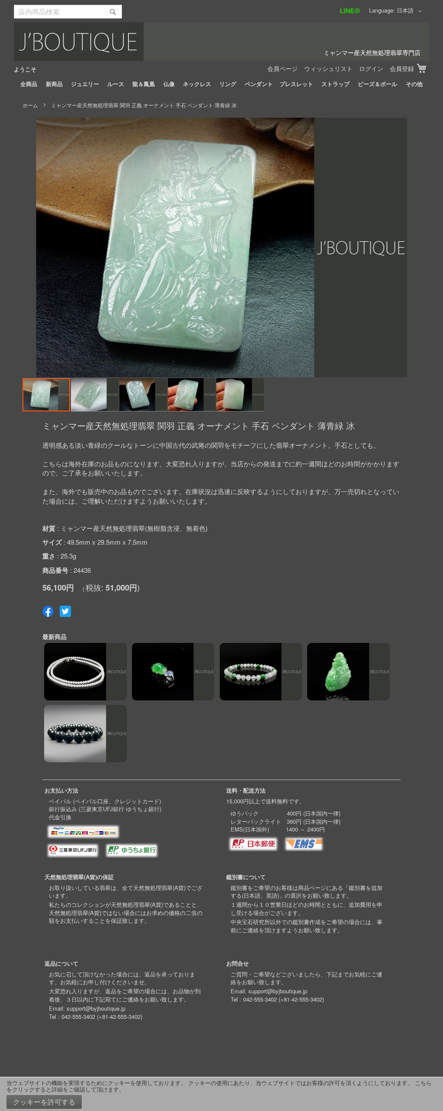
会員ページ (282, 68)
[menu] (221, 83)
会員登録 (402, 68)
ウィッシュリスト (328, 68)
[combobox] (68, 12)
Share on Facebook (48, 611)
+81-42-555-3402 (120, 1016)
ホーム (30, 105)
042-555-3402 (78, 1016)
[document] (221, 1094)
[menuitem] (29, 83)
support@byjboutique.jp (96, 1008)
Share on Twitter (65, 611)
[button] (411, 11)
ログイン (371, 68)
